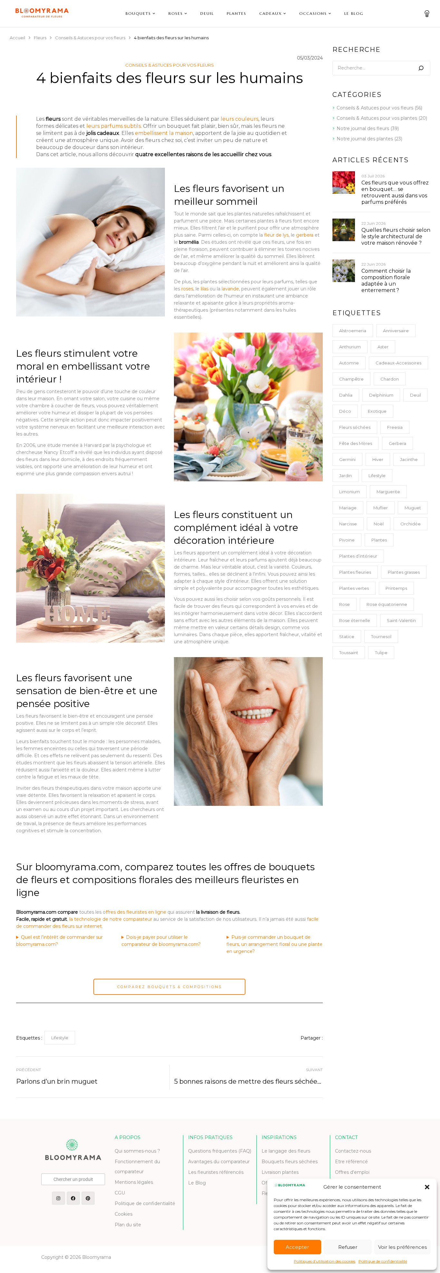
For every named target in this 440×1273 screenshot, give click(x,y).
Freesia (395, 427)
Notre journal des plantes (365, 139)
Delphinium (381, 395)
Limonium (349, 491)
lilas (204, 289)
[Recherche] (421, 68)
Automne (349, 362)
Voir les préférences (402, 1247)
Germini (347, 459)
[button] (427, 1187)
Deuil (415, 395)
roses (187, 289)
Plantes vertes (354, 588)
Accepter (297, 1247)
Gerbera (397, 443)
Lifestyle (59, 1037)
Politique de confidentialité (383, 1261)
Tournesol (381, 636)
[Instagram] (58, 1198)
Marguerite (388, 491)
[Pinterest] (88, 1198)
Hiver (377, 459)
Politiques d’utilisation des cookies (324, 1261)
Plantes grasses (404, 572)
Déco (345, 411)
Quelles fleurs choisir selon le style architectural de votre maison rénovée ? (395, 236)
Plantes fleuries (355, 572)
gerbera (305, 235)
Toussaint (348, 652)
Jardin (345, 475)
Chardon (389, 379)
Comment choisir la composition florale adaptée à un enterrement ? (386, 280)
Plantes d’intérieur (358, 556)
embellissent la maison (164, 133)
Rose (344, 604)
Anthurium (350, 346)
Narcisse (348, 523)
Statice (346, 636)
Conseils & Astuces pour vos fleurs (90, 37)
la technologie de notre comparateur (110, 919)
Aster (383, 346)
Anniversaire (396, 330)
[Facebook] (73, 1198)
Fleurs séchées (354, 427)
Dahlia (345, 395)
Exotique (377, 411)
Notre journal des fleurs (363, 128)
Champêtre (351, 379)
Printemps (396, 588)
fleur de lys (276, 235)
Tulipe (381, 652)
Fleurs (40, 37)
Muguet (413, 507)
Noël (379, 523)
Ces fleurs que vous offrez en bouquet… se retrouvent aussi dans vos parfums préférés (395, 192)
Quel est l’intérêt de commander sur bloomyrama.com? (59, 940)
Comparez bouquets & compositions (169, 987)
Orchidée (410, 523)
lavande (230, 289)
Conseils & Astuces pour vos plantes (377, 118)
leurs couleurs (239, 119)
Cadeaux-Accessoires (398, 362)
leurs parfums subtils (113, 126)
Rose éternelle (354, 620)
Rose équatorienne (387, 604)
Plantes (379, 539)
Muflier (380, 507)
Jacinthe (409, 459)
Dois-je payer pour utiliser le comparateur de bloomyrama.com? (161, 940)
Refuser (347, 1247)
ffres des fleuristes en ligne (136, 912)
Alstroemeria (352, 330)
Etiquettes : (29, 1038)
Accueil (17, 37)
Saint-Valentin (401, 620)
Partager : (312, 1038)
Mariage (348, 507)
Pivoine (347, 539)
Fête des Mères (355, 443)
